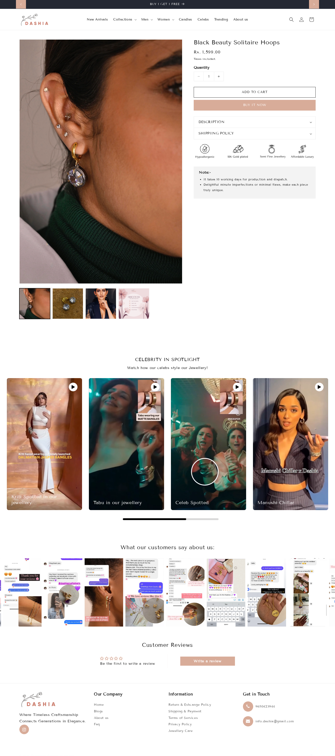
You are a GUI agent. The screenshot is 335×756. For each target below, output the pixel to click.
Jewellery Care (180, 731)
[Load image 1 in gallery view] (34, 303)
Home (99, 705)
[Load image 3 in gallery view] (100, 303)
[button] (125, 19)
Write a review (207, 661)
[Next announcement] (314, 4)
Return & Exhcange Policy (189, 705)
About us (101, 718)
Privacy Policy (180, 724)
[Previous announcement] (21, 4)
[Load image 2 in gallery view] (67, 303)
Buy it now (254, 105)
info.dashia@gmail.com (274, 721)
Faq (97, 724)
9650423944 (265, 707)
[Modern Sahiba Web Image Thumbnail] (134, 303)
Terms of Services (183, 718)
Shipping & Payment (184, 711)
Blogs (98, 711)
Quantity (201, 67)
